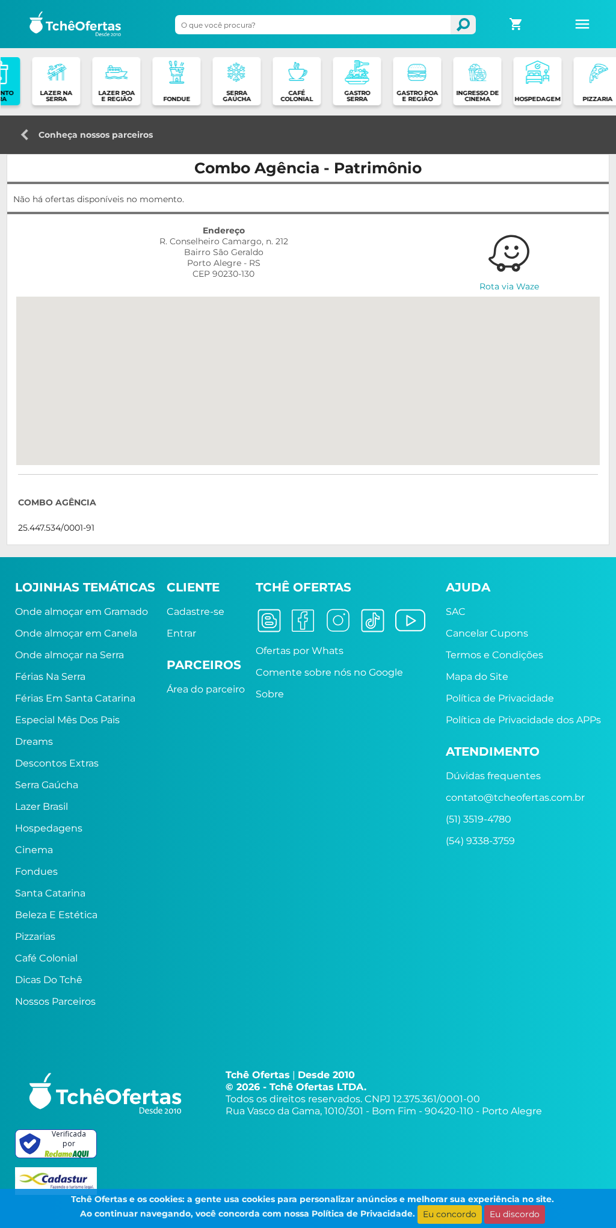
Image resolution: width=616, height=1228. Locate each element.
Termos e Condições (494, 655)
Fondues (36, 871)
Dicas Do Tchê (48, 980)
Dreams (34, 741)
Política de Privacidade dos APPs (523, 720)
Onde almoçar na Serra (69, 655)
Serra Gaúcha (46, 785)
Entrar (181, 633)
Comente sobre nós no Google (329, 672)
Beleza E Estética (56, 915)
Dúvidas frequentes (493, 776)
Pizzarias (35, 936)
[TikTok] (372, 619)
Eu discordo (515, 1214)
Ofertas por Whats (299, 650)
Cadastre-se (195, 611)
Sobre (270, 694)
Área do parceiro (206, 689)
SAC (456, 611)
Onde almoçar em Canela (76, 633)
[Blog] (269, 619)
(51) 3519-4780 (478, 819)
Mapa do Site (477, 676)
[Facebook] (303, 619)
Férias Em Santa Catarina (75, 698)
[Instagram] (338, 619)
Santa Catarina (50, 893)
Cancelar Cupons (487, 633)
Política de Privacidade (500, 698)
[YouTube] (410, 619)
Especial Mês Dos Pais (67, 720)
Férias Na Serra (50, 676)
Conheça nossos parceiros (95, 131)
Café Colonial (46, 958)
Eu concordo (449, 1214)
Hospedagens (48, 828)
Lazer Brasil (41, 806)
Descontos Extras (57, 763)
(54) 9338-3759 (480, 841)
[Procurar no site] (463, 24)
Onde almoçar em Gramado (81, 611)
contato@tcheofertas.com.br (515, 797)
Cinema (34, 850)
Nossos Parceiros (55, 1001)
